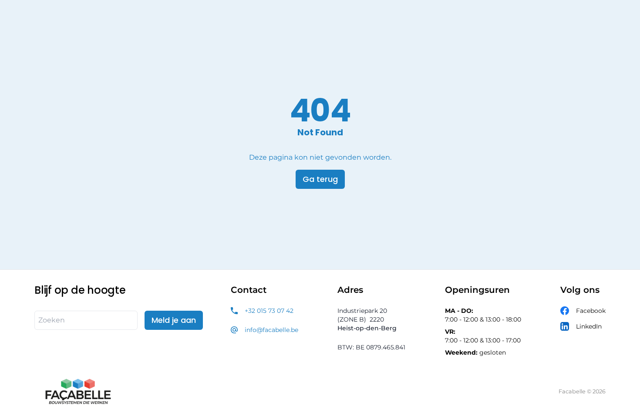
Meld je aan (174, 320)
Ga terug (320, 179)
